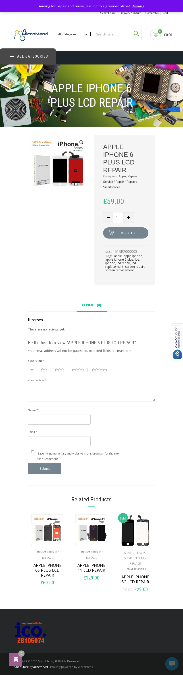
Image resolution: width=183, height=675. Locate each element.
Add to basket (128, 235)
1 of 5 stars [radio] (33, 370)
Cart (165, 13)
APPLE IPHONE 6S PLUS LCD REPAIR (47, 570)
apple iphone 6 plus (119, 259)
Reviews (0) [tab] (91, 305)
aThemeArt (40, 667)
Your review (37, 380)
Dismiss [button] (138, 6)
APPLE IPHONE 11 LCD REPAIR (91, 568)
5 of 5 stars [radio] (101, 370)
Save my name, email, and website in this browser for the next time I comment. (78, 456)
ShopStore (21, 667)
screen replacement (119, 270)
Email (32, 432)
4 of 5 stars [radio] (80, 370)
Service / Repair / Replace (120, 181)
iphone (110, 263)
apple (118, 256)
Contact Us (151, 13)
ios (137, 259)
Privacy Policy (107, 13)
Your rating (36, 361)
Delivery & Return (130, 13)
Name (33, 410)
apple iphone (133, 256)
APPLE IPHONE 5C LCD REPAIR (135, 579)
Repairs (132, 176)
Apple (122, 176)
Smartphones (111, 187)
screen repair (134, 266)
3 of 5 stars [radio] (61, 370)
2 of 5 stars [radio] (45, 370)
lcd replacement (120, 265)
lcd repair (123, 263)
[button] (81, 142)
